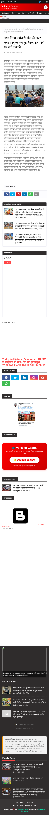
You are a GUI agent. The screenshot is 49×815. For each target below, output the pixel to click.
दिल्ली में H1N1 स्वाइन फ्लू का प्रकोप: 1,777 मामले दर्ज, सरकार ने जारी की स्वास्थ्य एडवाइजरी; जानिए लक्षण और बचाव (29, 714)
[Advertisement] (24, 562)
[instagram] (33, 377)
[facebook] (6, 377)
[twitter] (15, 377)
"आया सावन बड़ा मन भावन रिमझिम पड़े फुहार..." (27, 778)
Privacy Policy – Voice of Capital (24, 805)
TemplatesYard (22, 809)
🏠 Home (5, 13)
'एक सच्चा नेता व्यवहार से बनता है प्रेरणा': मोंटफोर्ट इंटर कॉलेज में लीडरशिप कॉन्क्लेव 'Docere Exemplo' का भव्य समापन (28, 488)
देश (13, 13)
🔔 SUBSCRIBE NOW (24, 460)
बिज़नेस (39, 13)
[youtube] (43, 377)
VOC (7, 52)
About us (30, 802)
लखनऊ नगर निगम (14, 29)
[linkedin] (24, 377)
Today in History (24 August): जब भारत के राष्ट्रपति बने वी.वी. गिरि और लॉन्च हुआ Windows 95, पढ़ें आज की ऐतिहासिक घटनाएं (24, 362)
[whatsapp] (6, 383)
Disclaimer (19, 802)
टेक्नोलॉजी (31, 13)
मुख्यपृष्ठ (6, 29)
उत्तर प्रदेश (21, 13)
